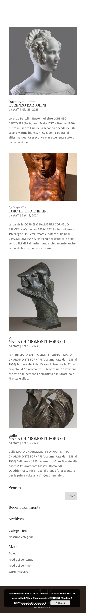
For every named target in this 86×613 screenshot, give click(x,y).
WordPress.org (18, 572)
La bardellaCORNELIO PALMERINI (28, 210)
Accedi (13, 553)
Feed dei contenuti (21, 559)
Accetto (60, 603)
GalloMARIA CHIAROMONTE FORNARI (37, 437)
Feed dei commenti (21, 565)
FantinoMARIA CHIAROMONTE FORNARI (37, 340)
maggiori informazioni (34, 602)
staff (16, 109)
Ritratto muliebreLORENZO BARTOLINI (27, 104)
